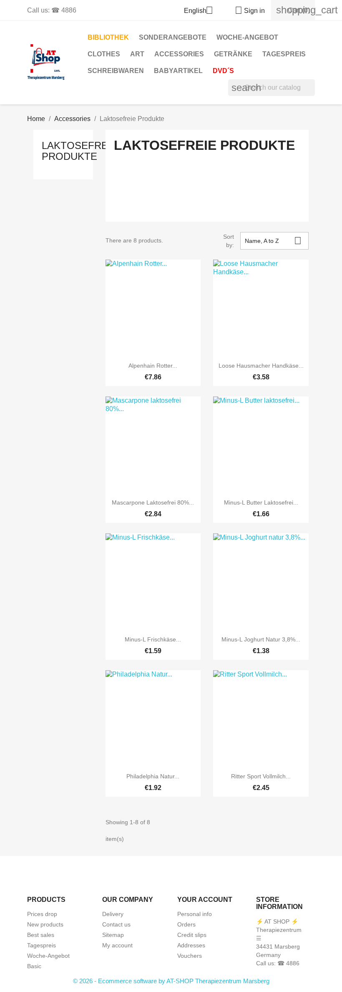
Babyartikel (178, 70)
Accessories (179, 54)
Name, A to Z (273, 240)
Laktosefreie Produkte (80, 151)
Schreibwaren (116, 70)
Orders (186, 924)
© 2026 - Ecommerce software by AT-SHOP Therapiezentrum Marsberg (171, 980)
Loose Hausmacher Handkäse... (261, 365)
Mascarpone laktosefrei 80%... (153, 502)
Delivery (112, 914)
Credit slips (191, 934)
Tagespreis (284, 54)
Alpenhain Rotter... (152, 365)
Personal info (194, 914)
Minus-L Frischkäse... (153, 639)
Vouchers (189, 955)
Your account (204, 899)
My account (117, 945)
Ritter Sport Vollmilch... (261, 776)
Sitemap (113, 934)
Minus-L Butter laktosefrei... (261, 502)
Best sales (40, 934)
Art (137, 54)
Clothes (104, 54)
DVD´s (223, 70)
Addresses (191, 945)
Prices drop (42, 914)
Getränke (233, 54)
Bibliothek (108, 37)
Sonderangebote (172, 37)
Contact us (116, 924)
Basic (34, 966)
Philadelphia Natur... (152, 776)
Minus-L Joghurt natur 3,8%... (260, 639)
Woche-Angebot (247, 37)
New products (45, 924)
